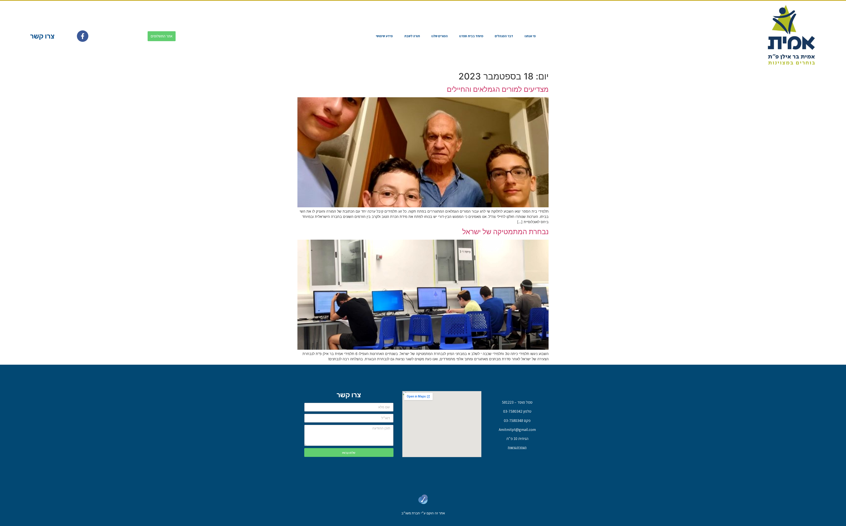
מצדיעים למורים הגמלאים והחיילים (498, 89)
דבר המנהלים (504, 36)
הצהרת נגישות (517, 447)
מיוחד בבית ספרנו (471, 36)
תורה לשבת (412, 36)
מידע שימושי (384, 36)
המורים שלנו (439, 36)
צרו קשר (42, 36)
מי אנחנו (530, 36)
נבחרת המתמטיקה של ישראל (505, 231)
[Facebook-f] (82, 36)
